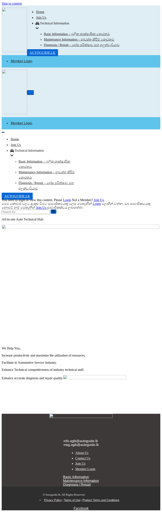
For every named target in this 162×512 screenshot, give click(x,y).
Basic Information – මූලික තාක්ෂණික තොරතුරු (77, 34)
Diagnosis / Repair (77, 484)
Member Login (21, 61)
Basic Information (76, 477)
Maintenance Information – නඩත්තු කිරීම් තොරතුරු (79, 39)
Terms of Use (72, 500)
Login (67, 200)
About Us (81, 453)
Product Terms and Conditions (100, 500)
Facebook (81, 508)
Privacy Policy (53, 500)
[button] (53, 212)
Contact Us (82, 458)
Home (40, 12)
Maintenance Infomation (81, 481)
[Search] (53, 212)
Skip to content (12, 3)
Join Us (41, 17)
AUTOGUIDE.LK (42, 52)
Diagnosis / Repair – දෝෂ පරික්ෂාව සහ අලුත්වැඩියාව (82, 45)
